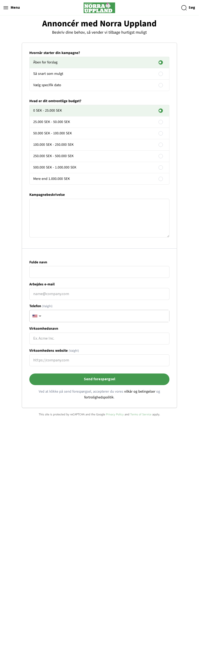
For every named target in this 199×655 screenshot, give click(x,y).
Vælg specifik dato (47, 85)
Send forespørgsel (99, 379)
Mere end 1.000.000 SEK (51, 178)
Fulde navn (38, 262)
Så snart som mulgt (48, 73)
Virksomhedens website (54, 350)
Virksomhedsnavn (43, 328)
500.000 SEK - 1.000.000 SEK (54, 167)
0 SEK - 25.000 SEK (47, 110)
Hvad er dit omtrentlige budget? (55, 101)
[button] (36, 316)
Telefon (40, 306)
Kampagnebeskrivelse (47, 194)
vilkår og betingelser (139, 391)
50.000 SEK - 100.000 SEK (52, 133)
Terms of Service (140, 414)
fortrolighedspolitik (98, 397)
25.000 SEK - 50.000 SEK (51, 121)
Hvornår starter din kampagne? (54, 52)
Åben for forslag (45, 62)
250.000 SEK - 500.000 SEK (53, 156)
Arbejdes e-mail (42, 284)
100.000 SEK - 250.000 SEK (53, 144)
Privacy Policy (115, 414)
